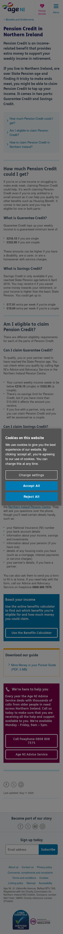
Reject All (32, 496)
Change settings (31, 475)
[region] (31, 467)
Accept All (31, 486)
